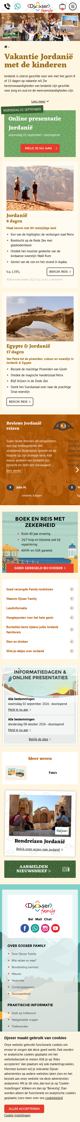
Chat (48, 919)
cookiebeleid (54, 1098)
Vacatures (18, 980)
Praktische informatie (30, 1005)
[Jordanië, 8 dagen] (40, 188)
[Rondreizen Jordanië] (40, 816)
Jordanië (31, 220)
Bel (30, 919)
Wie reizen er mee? (24, 960)
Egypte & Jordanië (40, 353)
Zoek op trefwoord (24, 1013)
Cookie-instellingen (17, 1115)
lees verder (14, 470)
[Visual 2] (42, 37)
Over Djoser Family (26, 946)
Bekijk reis (58, 272)
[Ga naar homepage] (40, 8)
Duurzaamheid (21, 994)
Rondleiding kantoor (25, 967)
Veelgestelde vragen (25, 1020)
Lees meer (38, 101)
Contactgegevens (23, 987)
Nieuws (16, 974)
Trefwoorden (20, 1026)
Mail (38, 919)
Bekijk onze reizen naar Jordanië (38, 849)
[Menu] (73, 6)
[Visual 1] (38, 37)
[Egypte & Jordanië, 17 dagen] (40, 318)
